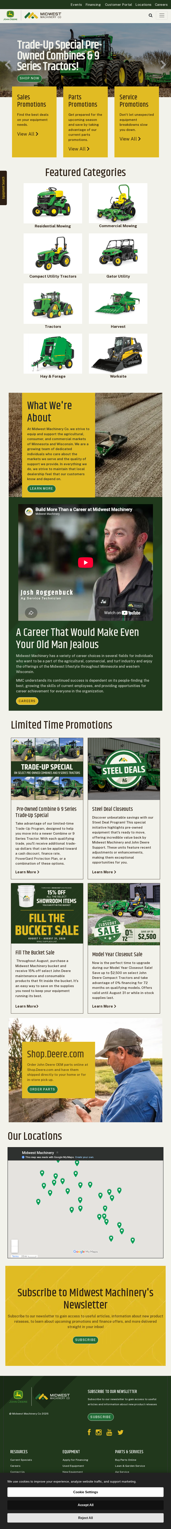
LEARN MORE (41, 488)
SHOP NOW (29, 78)
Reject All (85, 1518)
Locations (143, 4)
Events (76, 4)
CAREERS (27, 701)
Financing (93, 4)
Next (163, 64)
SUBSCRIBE (85, 1340)
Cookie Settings (85, 1492)
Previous (7, 64)
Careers (161, 4)
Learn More (26, 872)
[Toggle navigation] (162, 15)
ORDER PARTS (42, 1089)
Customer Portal (118, 4)
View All (26, 134)
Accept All (86, 1505)
